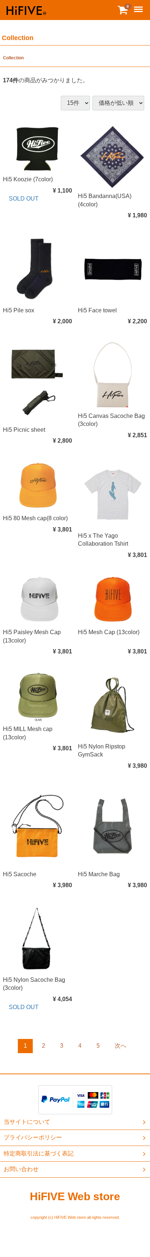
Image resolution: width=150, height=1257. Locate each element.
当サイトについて (27, 1122)
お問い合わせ (21, 1169)
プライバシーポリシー (33, 1138)
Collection (13, 57)
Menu (139, 5)
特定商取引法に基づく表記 (39, 1153)
